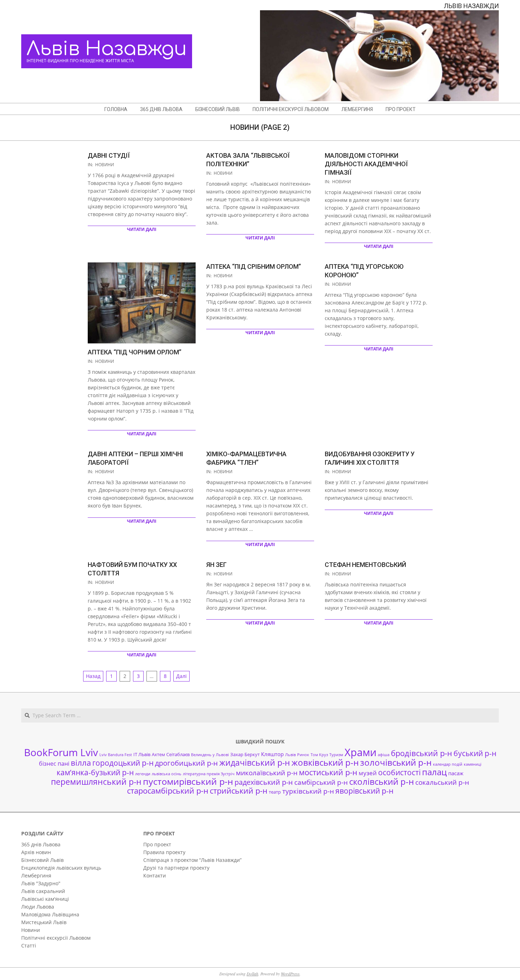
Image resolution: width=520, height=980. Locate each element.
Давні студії (109, 155)
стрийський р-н (238, 790)
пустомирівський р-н (188, 781)
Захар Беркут (245, 754)
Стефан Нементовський (365, 564)
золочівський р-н (396, 762)
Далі (181, 676)
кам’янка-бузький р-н (95, 772)
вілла (81, 763)
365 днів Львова (40, 844)
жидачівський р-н (254, 762)
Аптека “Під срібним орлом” (253, 266)
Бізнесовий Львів (42, 860)
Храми (360, 752)
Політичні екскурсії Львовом (56, 937)
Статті (28, 945)
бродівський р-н (421, 753)
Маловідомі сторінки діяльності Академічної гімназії (366, 164)
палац (434, 772)
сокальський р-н (442, 782)
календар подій (447, 764)
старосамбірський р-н (167, 790)
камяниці (472, 764)
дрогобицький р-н (186, 763)
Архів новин (36, 852)
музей (368, 773)
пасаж (455, 773)
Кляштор (272, 754)
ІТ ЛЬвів (141, 754)
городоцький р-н (123, 763)
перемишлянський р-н (96, 781)
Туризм (336, 754)
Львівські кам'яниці (45, 898)
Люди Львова (37, 906)
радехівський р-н (264, 782)
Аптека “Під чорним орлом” (134, 352)
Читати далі (141, 229)
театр (275, 792)
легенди (142, 773)
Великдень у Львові (210, 754)
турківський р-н (308, 791)
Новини (104, 165)
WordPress (290, 973)
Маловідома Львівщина (50, 914)
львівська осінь (166, 773)
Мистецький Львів (44, 922)
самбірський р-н (321, 782)
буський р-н (474, 753)
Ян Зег (216, 564)
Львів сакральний (43, 891)
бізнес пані (54, 763)
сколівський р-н (381, 781)
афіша (383, 754)
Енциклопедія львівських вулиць (61, 867)
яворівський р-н (364, 790)
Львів (290, 754)
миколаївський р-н (266, 772)
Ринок (303, 754)
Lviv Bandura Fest (115, 754)
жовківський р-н (325, 762)
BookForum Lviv (61, 752)
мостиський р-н (328, 772)
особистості (399, 772)
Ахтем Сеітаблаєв (171, 754)
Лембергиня (36, 875)
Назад (93, 676)
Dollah (252, 973)
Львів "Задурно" (40, 883)
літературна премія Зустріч (209, 773)
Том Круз (319, 754)
